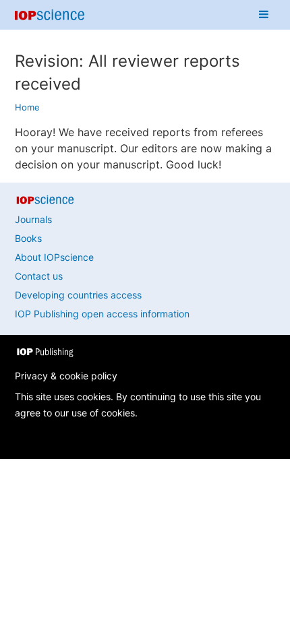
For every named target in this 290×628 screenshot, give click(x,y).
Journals (33, 219)
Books (28, 238)
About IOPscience (54, 257)
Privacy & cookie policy (66, 375)
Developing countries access (78, 295)
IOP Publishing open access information (102, 313)
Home (27, 107)
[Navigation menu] (264, 15)
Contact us (39, 276)
